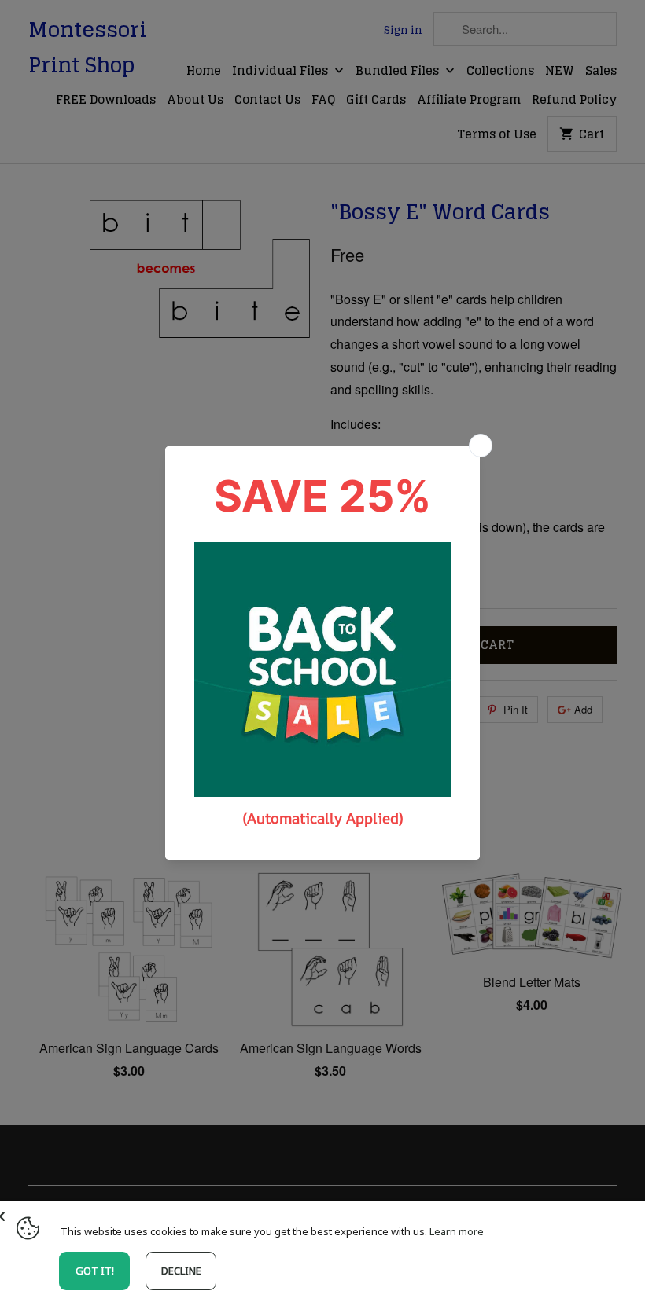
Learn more (456, 1231)
